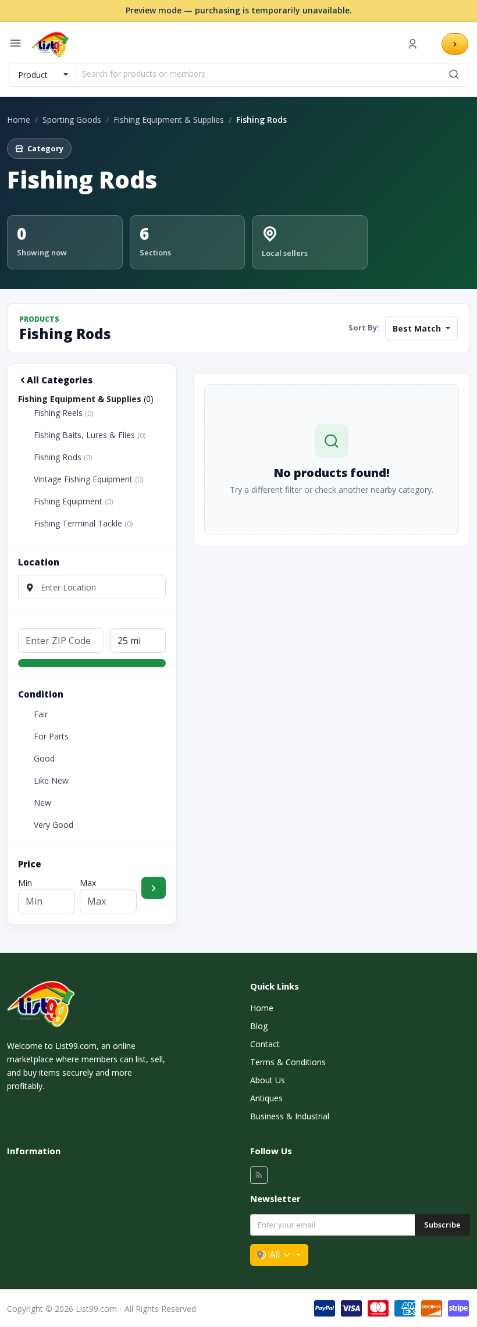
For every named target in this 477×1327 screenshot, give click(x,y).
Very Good (53, 825)
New (42, 803)
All (274, 1254)
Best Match (418, 328)
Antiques (266, 1098)
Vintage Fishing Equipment (88, 479)
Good (44, 758)
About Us (267, 1080)
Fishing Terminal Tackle (83, 523)
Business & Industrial (289, 1116)
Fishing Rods (63, 457)
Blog (259, 1025)
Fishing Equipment (73, 501)
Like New (51, 780)
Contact (265, 1043)
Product (33, 74)
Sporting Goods (71, 119)
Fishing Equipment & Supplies (168, 119)
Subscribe (442, 1224)
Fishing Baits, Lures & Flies (89, 435)
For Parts (51, 736)
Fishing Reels (63, 413)
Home (18, 119)
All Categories (59, 380)
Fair (41, 714)
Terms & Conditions (288, 1062)
